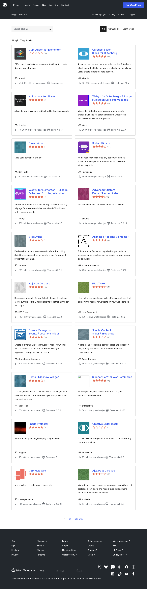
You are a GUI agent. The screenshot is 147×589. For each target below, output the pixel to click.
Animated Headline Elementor (110, 236)
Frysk (41, 571)
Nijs (13, 545)
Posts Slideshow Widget (44, 376)
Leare (65, 541)
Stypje (65, 545)
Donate (92, 550)
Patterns (41, 554)
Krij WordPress (133, 5)
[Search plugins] (50, 29)
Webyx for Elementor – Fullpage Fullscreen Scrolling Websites (48, 191)
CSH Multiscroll (38, 470)
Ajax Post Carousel (104, 470)
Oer (13, 541)
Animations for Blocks (42, 96)
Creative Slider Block (105, 423)
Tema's (40, 545)
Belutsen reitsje (95, 541)
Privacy (15, 554)
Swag (91, 554)
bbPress (118, 550)
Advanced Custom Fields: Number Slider (105, 191)
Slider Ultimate (101, 143)
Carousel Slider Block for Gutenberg (104, 51)
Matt (116, 545)
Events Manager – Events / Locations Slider (44, 332)
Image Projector (38, 423)
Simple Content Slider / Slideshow (103, 332)
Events (91, 545)
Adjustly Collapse (39, 283)
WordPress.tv (70, 554)
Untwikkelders (69, 550)
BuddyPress (120, 554)
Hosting (15, 550)
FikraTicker (99, 283)
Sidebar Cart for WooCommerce (112, 376)
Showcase (42, 541)
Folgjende (79, 519)
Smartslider (36, 143)
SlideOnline (35, 236)
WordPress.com (121, 541)
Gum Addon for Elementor (45, 49)
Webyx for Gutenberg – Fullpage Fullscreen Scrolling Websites (112, 98)
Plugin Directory (19, 14)
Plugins (40, 550)
